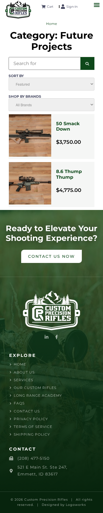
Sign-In (72, 7)
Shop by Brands (25, 96)
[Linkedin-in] (46, 337)
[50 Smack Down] (30, 136)
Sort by (16, 76)
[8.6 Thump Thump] (30, 184)
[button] (96, 4)
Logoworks (76, 505)
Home (51, 23)
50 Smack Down (68, 126)
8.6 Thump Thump (69, 174)
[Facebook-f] (56, 337)
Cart (50, 7)
